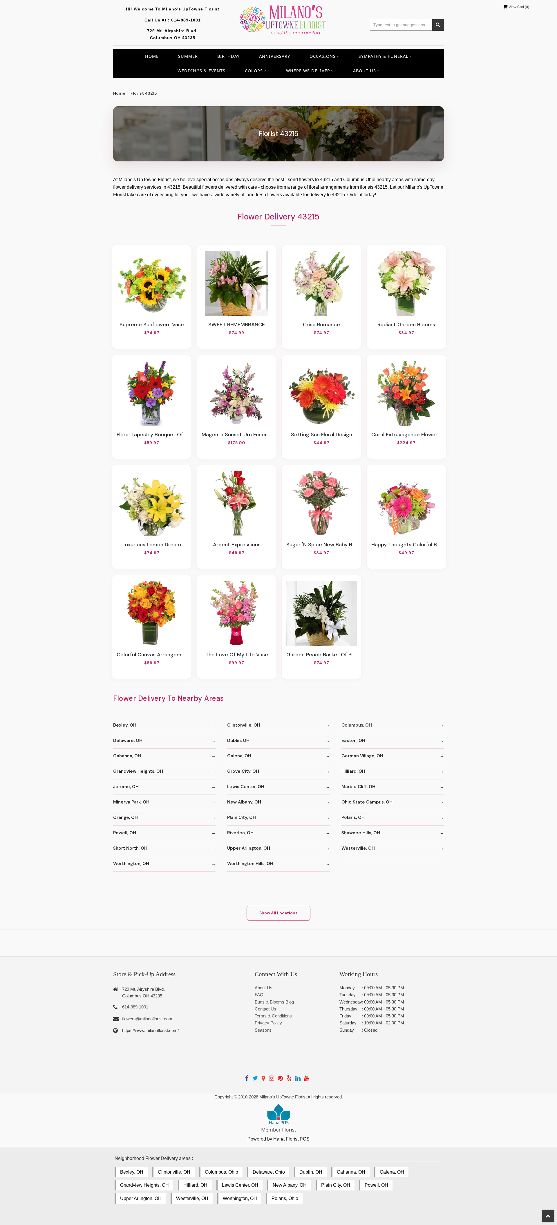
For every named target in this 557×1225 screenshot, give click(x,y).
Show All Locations (278, 913)
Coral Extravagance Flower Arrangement (406, 434)
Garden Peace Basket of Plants (321, 654)
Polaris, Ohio (285, 1198)
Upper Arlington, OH (248, 848)
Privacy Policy (268, 1022)
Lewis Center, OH (245, 787)
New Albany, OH (244, 802)
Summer (188, 56)
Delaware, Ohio (269, 1172)
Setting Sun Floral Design (321, 434)
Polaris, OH (353, 817)
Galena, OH (239, 756)
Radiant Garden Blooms (406, 324)
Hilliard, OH (353, 771)
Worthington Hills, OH (250, 863)
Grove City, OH (243, 771)
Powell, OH (124, 833)
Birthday (228, 56)
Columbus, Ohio (221, 1172)
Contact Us (265, 1008)
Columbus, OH (356, 725)
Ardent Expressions (237, 544)
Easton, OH (353, 740)
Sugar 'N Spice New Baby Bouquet (321, 544)
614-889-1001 (186, 20)
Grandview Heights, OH (138, 771)
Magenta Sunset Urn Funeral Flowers (237, 434)
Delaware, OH (127, 740)
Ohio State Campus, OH (367, 802)
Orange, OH (125, 817)
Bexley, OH (124, 725)
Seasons (263, 1030)
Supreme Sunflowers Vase (152, 324)
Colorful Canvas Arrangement (152, 654)
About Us (263, 987)
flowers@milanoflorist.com (147, 1018)
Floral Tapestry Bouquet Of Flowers (152, 434)
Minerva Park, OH (131, 802)
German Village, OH (362, 756)
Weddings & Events (201, 70)
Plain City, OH (241, 817)
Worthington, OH (131, 863)
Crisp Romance (321, 324)
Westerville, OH (358, 848)
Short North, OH (130, 848)
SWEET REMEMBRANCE (236, 324)
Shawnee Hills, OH (360, 833)
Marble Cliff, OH (358, 787)
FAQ (259, 994)
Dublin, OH (238, 740)
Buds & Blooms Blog (274, 1001)
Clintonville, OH (243, 725)
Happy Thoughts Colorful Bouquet (406, 544)
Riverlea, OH (240, 833)
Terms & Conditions (273, 1015)
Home (152, 56)
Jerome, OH (126, 787)
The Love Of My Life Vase (236, 654)
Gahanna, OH (127, 756)
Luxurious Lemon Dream (151, 544)
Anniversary (274, 56)
